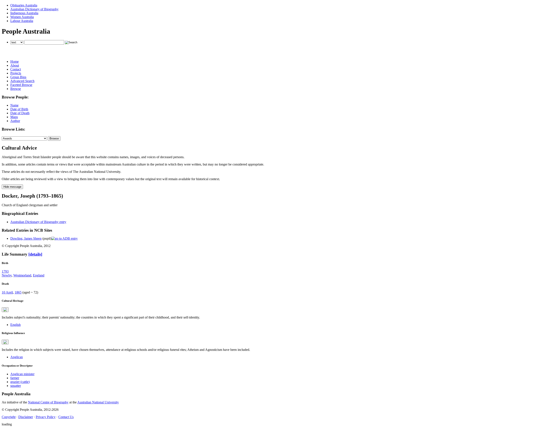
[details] (35, 254)
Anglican (16, 357)
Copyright (8, 417)
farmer (14, 378)
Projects (15, 73)
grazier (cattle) (20, 382)
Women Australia (22, 17)
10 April (7, 292)
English (15, 324)
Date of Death (19, 113)
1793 (5, 271)
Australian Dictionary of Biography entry (38, 222)
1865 (18, 292)
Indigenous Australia (24, 13)
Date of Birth (19, 109)
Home (14, 61)
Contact (15, 69)
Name (14, 105)
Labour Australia (21, 21)
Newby (7, 275)
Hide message (12, 186)
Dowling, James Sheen (26, 238)
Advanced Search (22, 81)
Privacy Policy (46, 417)
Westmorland (22, 275)
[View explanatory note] (5, 309)
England (38, 275)
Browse (15, 89)
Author (15, 121)
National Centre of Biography (48, 402)
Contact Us (66, 417)
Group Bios (18, 77)
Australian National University (98, 402)
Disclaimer (25, 417)
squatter (15, 385)
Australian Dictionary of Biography (34, 9)
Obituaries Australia (23, 5)
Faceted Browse (21, 85)
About (14, 65)
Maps (14, 117)
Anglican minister (22, 374)
